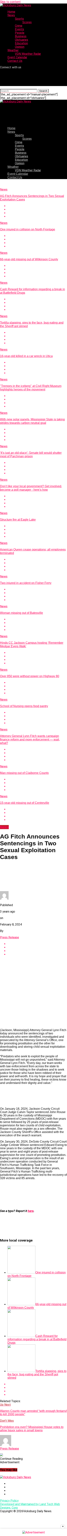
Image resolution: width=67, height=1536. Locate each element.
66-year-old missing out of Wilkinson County (29, 259)
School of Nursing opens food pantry (24, 706)
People (19, 33)
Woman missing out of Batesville (21, 612)
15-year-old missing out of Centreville (24, 802)
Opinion (19, 47)
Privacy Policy (9, 1500)
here (31, 1211)
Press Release (9, 937)
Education (21, 43)
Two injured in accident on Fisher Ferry (25, 582)
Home (11, 11)
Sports (19, 18)
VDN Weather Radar (28, 54)
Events (19, 29)
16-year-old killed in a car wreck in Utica (26, 356)
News (11, 15)
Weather (13, 50)
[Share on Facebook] (37, 206)
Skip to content (10, 2)
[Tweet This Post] (37, 209)
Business (20, 36)
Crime (18, 26)
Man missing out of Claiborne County (24, 772)
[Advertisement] (33, 992)
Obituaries (21, 40)
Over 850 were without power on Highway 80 (29, 676)
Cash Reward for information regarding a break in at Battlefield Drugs (36, 1339)
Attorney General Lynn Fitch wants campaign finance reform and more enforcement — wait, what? (30, 739)
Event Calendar (17, 57)
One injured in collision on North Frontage (27, 229)
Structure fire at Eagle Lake (18, 519)
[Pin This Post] (37, 213)
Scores (27, 22)
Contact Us (14, 61)
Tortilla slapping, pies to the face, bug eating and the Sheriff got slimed (36, 1374)
